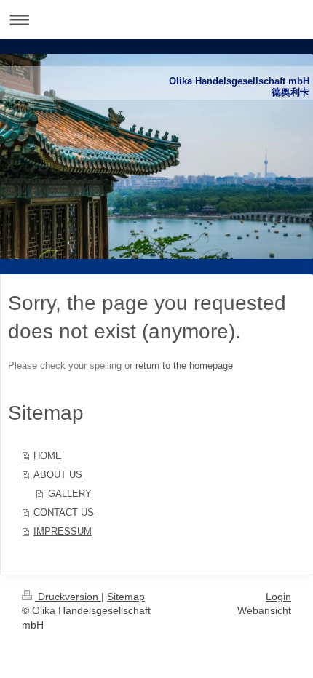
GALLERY (70, 493)
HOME (47, 455)
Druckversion (68, 596)
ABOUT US (57, 474)
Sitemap (126, 596)
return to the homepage (184, 365)
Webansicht (264, 610)
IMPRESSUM (62, 531)
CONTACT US (63, 512)
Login (278, 596)
